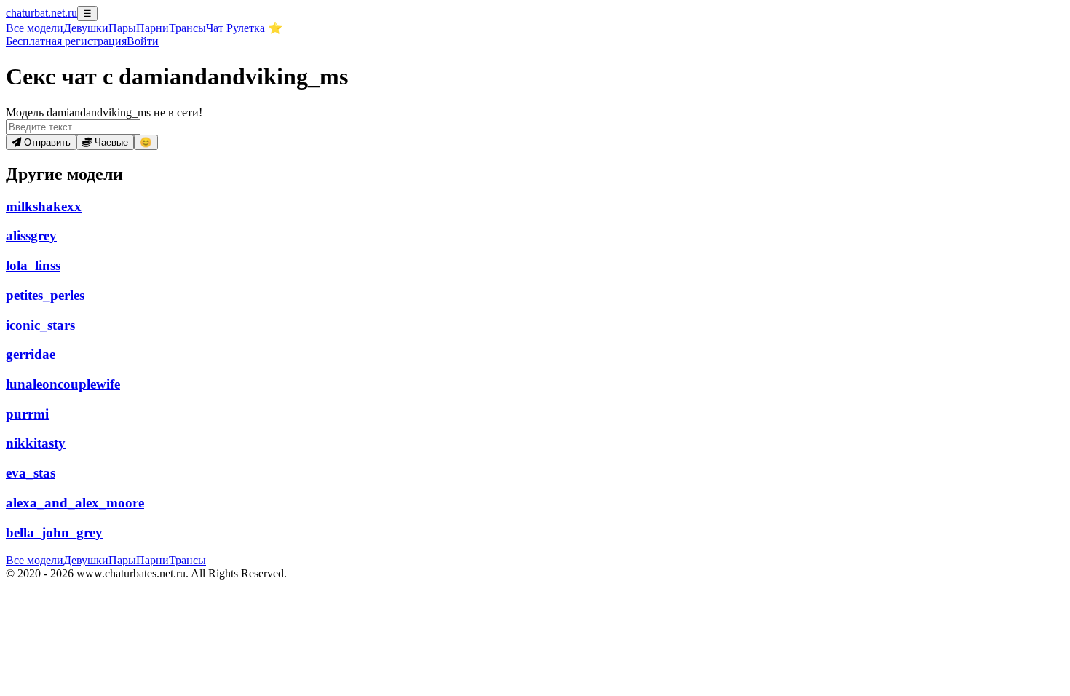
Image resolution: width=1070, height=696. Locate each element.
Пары (122, 28)
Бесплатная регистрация (66, 41)
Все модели (34, 560)
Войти (143, 41)
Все (34, 28)
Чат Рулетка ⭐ (244, 28)
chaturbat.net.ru (41, 13)
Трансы (187, 28)
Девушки (85, 28)
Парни (152, 28)
